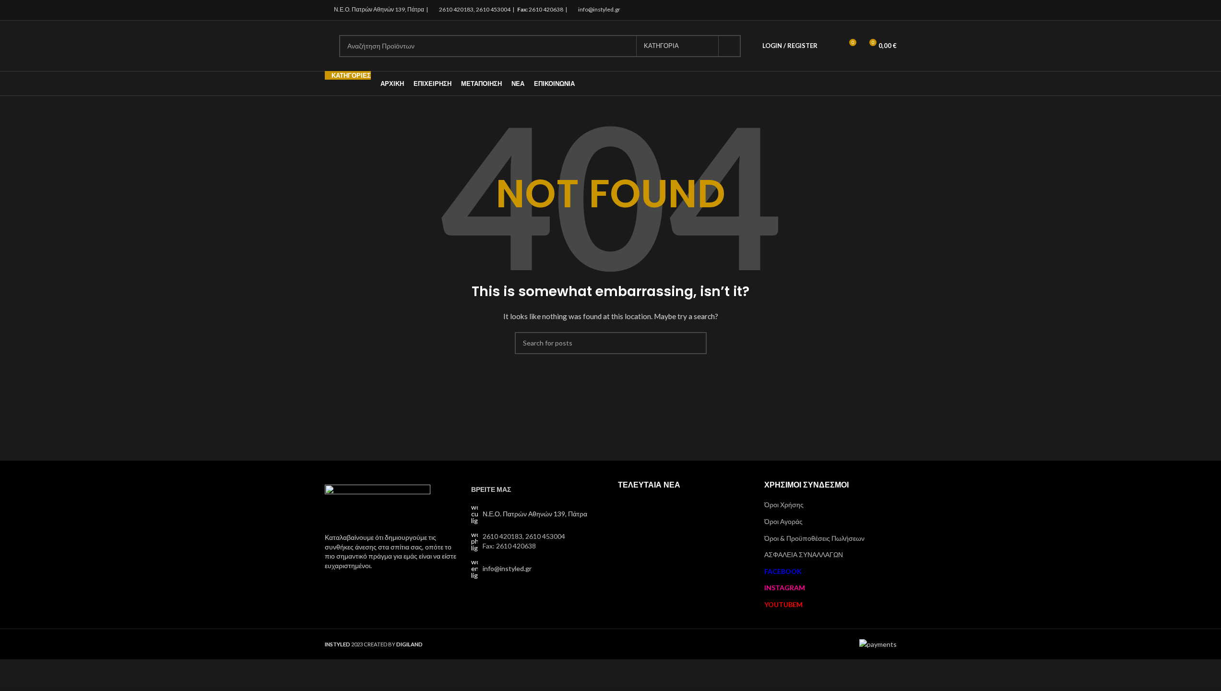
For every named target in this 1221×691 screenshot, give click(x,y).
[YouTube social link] (890, 10)
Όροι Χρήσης (784, 504)
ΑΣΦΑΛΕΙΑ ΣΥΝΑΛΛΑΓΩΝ (803, 554)
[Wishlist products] (831, 46)
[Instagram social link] (878, 10)
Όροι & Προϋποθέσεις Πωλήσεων (814, 538)
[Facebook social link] (866, 10)
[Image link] (377, 503)
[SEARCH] (730, 46)
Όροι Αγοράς (783, 521)
